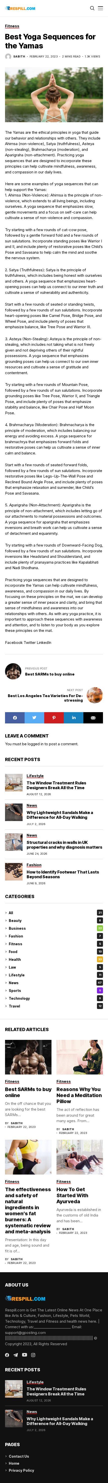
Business (55, 928)
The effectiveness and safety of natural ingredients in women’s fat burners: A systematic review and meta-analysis (28, 1210)
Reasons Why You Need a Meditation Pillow (79, 1095)
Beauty (55, 920)
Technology (55, 998)
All (55, 913)
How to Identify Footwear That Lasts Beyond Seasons (63, 874)
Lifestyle (55, 975)
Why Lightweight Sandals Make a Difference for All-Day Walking (60, 815)
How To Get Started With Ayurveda (72, 1195)
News (55, 983)
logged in (35, 744)
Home (14, 1463)
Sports (55, 990)
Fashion (55, 936)
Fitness (55, 944)
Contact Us (19, 1456)
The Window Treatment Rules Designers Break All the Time (56, 785)
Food (55, 952)
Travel (55, 1006)
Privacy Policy (21, 1470)
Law (55, 967)
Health (55, 959)
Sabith (19, 56)
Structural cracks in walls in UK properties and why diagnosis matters (64, 845)
